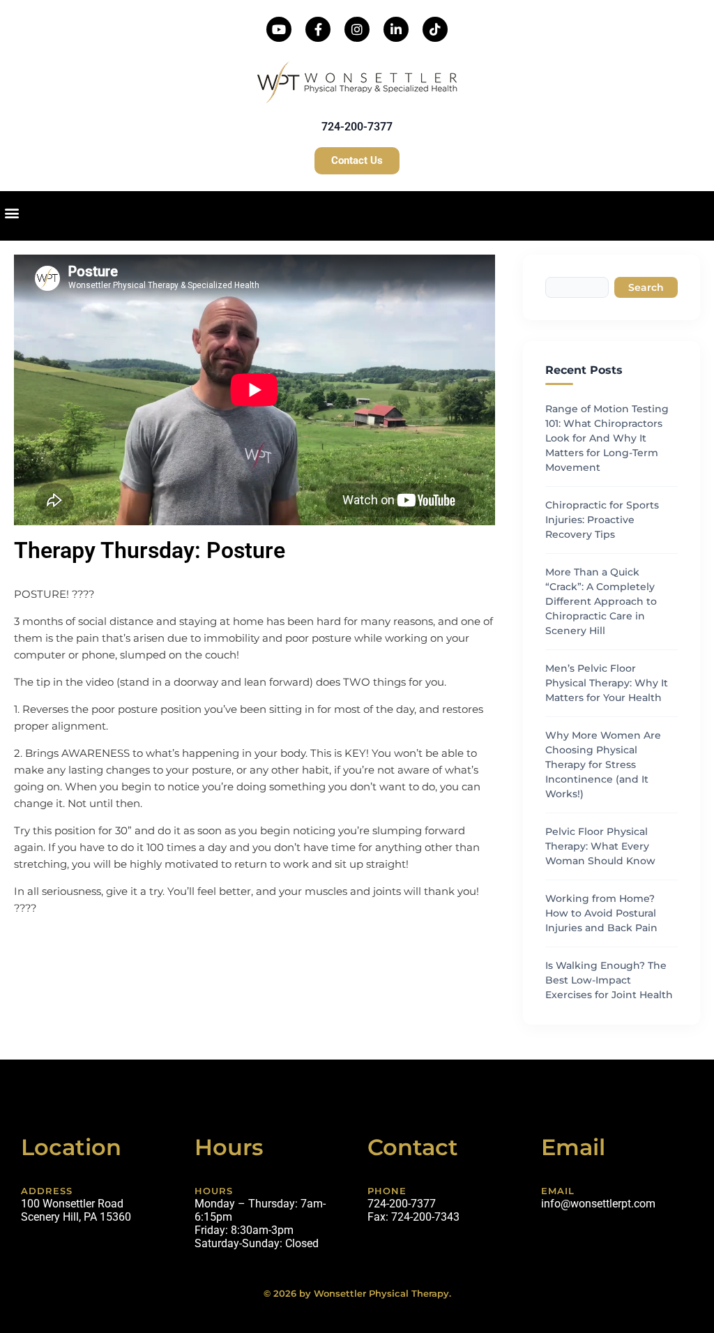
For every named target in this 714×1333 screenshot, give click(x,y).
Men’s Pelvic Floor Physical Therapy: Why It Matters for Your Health (606, 683)
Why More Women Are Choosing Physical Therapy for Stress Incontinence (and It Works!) (603, 764)
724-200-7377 (357, 126)
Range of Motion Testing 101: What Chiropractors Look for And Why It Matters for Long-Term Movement (607, 438)
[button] (11, 212)
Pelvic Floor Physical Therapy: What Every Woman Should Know (600, 846)
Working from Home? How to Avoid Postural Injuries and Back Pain (601, 913)
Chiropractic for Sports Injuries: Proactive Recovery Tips (602, 520)
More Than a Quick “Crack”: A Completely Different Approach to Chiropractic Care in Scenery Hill (601, 601)
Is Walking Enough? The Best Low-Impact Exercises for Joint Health (609, 980)
